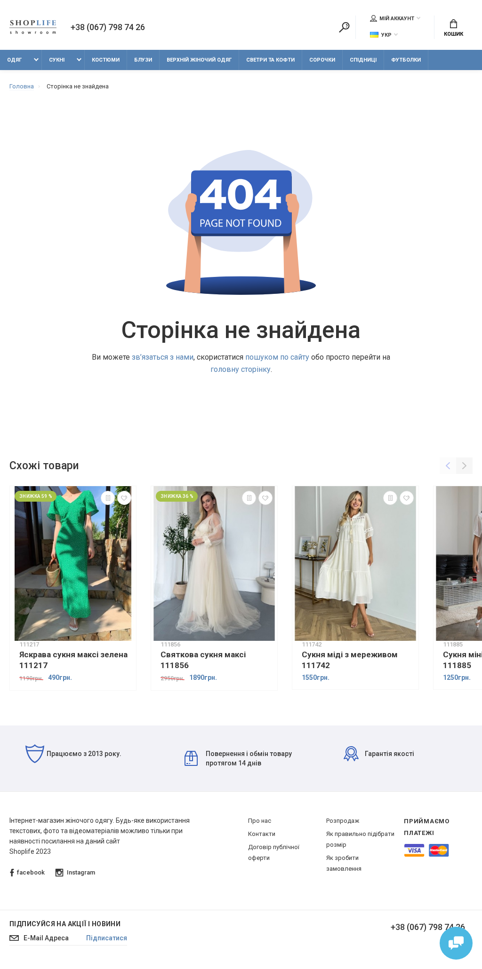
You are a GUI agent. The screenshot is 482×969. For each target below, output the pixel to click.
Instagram (81, 872)
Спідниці (363, 60)
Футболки (406, 60)
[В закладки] (124, 498)
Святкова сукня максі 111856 (203, 660)
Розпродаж (342, 820)
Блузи (143, 60)
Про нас (259, 820)
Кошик (453, 34)
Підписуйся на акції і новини (64, 924)
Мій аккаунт (396, 19)
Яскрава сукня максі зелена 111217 (73, 660)
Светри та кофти (270, 60)
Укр (386, 35)
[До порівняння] (108, 498)
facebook (31, 872)
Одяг (14, 60)
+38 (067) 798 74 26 (108, 27)
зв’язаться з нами (162, 357)
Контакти (261, 833)
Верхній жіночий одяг (199, 60)
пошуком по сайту (277, 357)
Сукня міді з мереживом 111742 (350, 660)
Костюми (106, 60)
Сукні (56, 60)
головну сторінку (240, 369)
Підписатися (106, 938)
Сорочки (322, 60)
